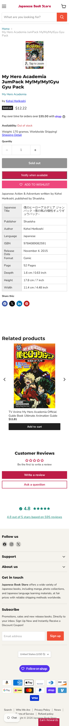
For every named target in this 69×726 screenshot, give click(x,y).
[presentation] (4, 379)
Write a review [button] (34, 475)
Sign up (55, 636)
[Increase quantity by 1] (35, 150)
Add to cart (34, 426)
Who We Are (23, 710)
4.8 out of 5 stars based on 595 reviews (34, 517)
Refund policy (45, 714)
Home (6, 29)
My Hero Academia (14, 94)
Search (8, 710)
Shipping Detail (12, 135)
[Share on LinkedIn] (19, 303)
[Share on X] (12, 303)
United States (32, 654)
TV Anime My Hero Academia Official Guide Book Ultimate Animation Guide (33, 414)
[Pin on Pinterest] (27, 303)
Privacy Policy (42, 710)
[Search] (62, 17)
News (57, 710)
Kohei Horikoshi (16, 101)
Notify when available (34, 175)
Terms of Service (25, 714)
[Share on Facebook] (5, 303)
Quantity (7, 141)
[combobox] (29, 17)
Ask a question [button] (34, 484)
